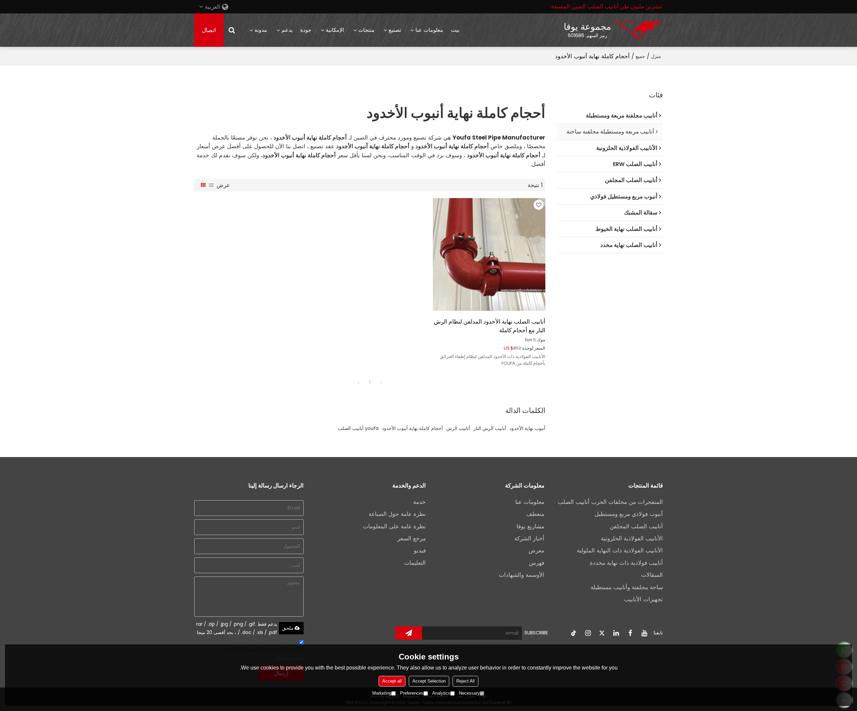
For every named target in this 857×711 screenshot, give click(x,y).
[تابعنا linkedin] (616, 633)
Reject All (465, 681)
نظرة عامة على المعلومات (394, 526)
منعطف (535, 514)
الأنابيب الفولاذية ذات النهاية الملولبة (620, 550)
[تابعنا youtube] (644, 633)
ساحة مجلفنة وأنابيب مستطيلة (627, 587)
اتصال (209, 30)
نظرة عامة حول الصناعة (397, 514)
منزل (656, 56)
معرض (536, 550)
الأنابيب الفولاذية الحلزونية (632, 538)
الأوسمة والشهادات (521, 575)
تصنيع (395, 30)
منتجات (366, 30)
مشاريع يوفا (530, 526)
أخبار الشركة (529, 538)
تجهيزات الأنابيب (643, 599)
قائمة (211, 185)
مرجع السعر (411, 538)
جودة (305, 30)
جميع (640, 56)
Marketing (381, 693)
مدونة (260, 30)
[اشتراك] (408, 633)
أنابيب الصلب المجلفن (636, 526)
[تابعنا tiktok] (574, 633)
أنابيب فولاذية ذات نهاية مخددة (626, 563)
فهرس (536, 563)
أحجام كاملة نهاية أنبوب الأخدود (412, 428)
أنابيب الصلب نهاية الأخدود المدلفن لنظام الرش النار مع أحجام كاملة (489, 326)
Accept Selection (429, 681)
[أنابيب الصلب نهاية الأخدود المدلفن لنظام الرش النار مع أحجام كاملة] (489, 254)
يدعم (287, 30)
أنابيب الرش (458, 428)
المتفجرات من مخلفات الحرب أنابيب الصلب (610, 502)
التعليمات (415, 563)
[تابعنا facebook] (630, 633)
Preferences (411, 693)
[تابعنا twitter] (602, 633)
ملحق (288, 628)
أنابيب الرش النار (489, 428)
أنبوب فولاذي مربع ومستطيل (629, 514)
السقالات (652, 575)
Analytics (441, 693)
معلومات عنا (429, 30)
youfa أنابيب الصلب (358, 428)
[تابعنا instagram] (588, 633)
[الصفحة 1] (359, 382)
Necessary (469, 693)
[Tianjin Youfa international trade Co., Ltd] (638, 30)
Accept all (392, 681)
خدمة (419, 502)
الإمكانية (335, 30)
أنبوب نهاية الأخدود (527, 428)
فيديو (420, 550)
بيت (455, 30)
